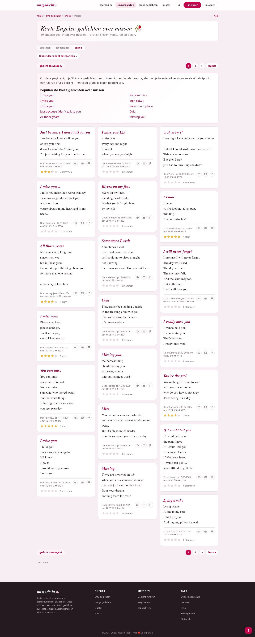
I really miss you (176, 321)
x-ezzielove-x (114, 163)
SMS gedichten (102, 596)
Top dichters (144, 607)
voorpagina (106, 5)
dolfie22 (50, 417)
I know (169, 197)
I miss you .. (48, 95)
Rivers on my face (141, 106)
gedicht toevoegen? (51, 65)
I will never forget (177, 251)
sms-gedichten (53, 15)
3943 (183, 231)
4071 (183, 410)
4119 (179, 534)
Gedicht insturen (146, 596)
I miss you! (47, 106)
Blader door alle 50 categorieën (57, 56)
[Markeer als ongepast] (89, 163)
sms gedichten (125, 5)
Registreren (144, 602)
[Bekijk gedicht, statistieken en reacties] (75, 163)
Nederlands (63, 47)
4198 (121, 388)
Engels (78, 47)
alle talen (45, 47)
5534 (60, 226)
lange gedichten (148, 5)
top (248, 630)
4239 (121, 334)
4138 (183, 480)
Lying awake (173, 500)
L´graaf (173, 406)
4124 (121, 508)
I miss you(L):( (114, 132)
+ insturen (192, 5)
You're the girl (174, 375)
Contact (185, 602)
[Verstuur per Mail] (82, 163)
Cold (132, 111)
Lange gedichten (103, 602)
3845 (121, 280)
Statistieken (187, 619)
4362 (121, 220)
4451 (60, 420)
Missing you (138, 117)
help (216, 15)
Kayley (49, 223)
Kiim (171, 352)
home (40, 15)
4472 (68, 296)
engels (68, 15)
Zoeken (98, 613)
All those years (50, 117)
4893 (60, 350)
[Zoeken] (179, 5)
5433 (60, 485)
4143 (179, 355)
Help (183, 607)
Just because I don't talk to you (60, 111)
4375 (179, 177)
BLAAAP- (50, 163)
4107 (121, 448)
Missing (108, 468)
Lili (170, 531)
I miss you (47, 101)
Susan (172, 477)
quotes (166, 5)
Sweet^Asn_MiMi (178, 298)
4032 (127, 166)
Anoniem (112, 217)
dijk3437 (50, 347)
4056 (191, 301)
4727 (60, 166)
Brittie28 (50, 482)
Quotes (98, 607)
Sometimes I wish (116, 240)
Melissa (112, 277)
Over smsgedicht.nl (191, 596)
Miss (105, 408)
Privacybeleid (188, 613)
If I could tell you (177, 430)
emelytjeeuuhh (54, 293)
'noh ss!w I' (137, 101)
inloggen (210, 5)
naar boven (43, 562)
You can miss (138, 95)
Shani (172, 173)
